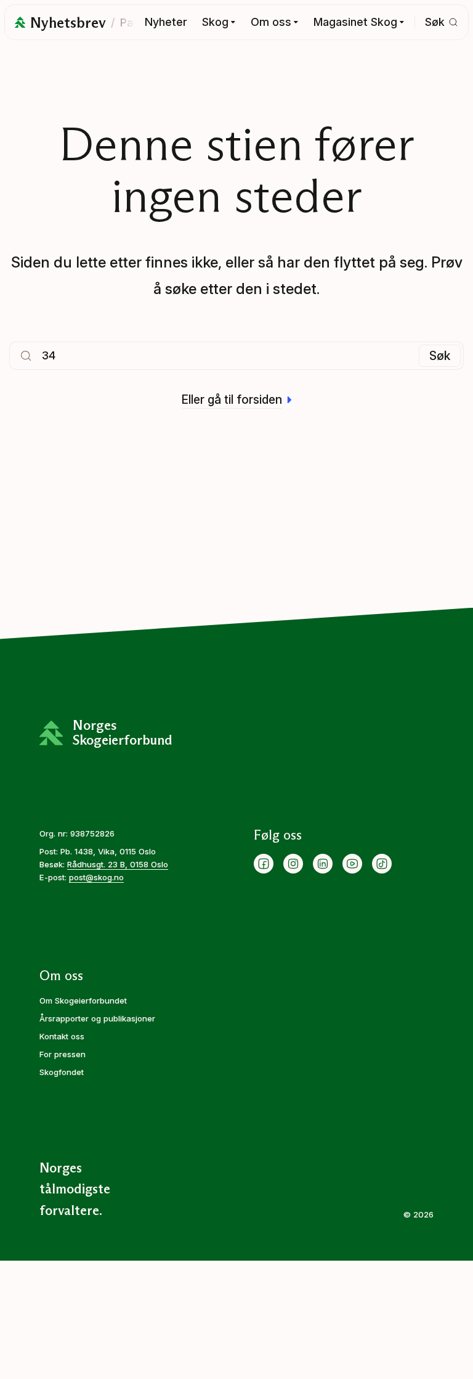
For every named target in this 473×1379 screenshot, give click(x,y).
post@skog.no (96, 877)
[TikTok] (382, 864)
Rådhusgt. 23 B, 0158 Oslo (117, 864)
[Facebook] (263, 864)
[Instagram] (293, 864)
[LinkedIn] (323, 864)
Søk (439, 355)
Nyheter (166, 21)
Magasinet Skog (355, 21)
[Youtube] (352, 864)
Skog (215, 21)
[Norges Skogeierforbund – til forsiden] (20, 22)
